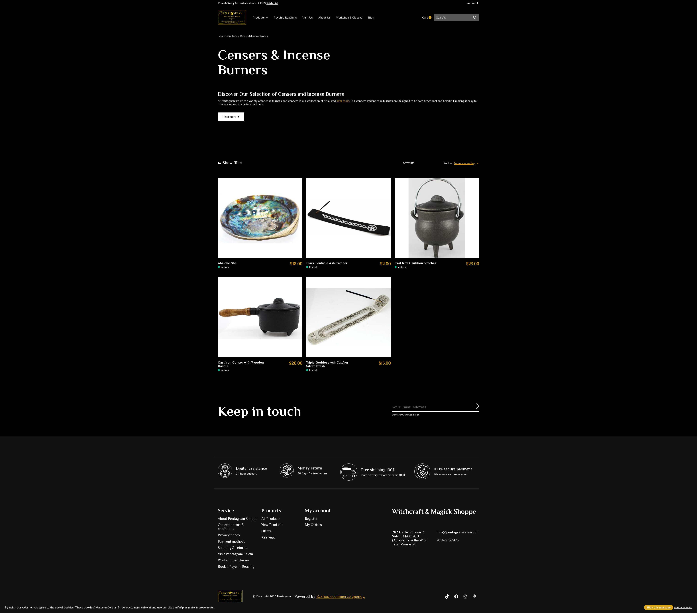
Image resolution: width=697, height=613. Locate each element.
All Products (270, 519)
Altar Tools (232, 36)
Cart (428, 17)
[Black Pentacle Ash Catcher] (348, 218)
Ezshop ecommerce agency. (340, 596)
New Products (272, 525)
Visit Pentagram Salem (235, 554)
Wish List (272, 3)
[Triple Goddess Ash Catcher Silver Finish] (348, 317)
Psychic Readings (285, 17)
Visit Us (307, 17)
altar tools (343, 101)
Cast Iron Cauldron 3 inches (415, 263)
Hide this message (658, 607)
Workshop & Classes (349, 17)
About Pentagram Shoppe (237, 519)
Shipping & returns (232, 548)
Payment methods (231, 541)
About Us (324, 17)
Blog (371, 17)
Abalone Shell (228, 263)
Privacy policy (229, 535)
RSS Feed (268, 537)
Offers (266, 531)
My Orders (313, 525)
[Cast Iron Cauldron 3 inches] (437, 218)
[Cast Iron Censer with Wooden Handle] (260, 317)
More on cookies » (683, 607)
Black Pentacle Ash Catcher (326, 263)
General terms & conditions (231, 527)
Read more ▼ (231, 116)
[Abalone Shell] (260, 218)
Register (311, 519)
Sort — (447, 163)
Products (259, 17)
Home (220, 36)
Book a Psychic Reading (236, 566)
